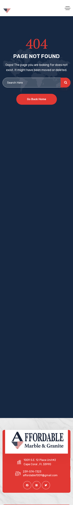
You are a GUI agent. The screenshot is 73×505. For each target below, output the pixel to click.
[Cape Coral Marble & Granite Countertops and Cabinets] (18, 8)
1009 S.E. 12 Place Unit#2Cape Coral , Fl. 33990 (40, 462)
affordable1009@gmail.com (40, 475)
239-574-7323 (32, 471)
